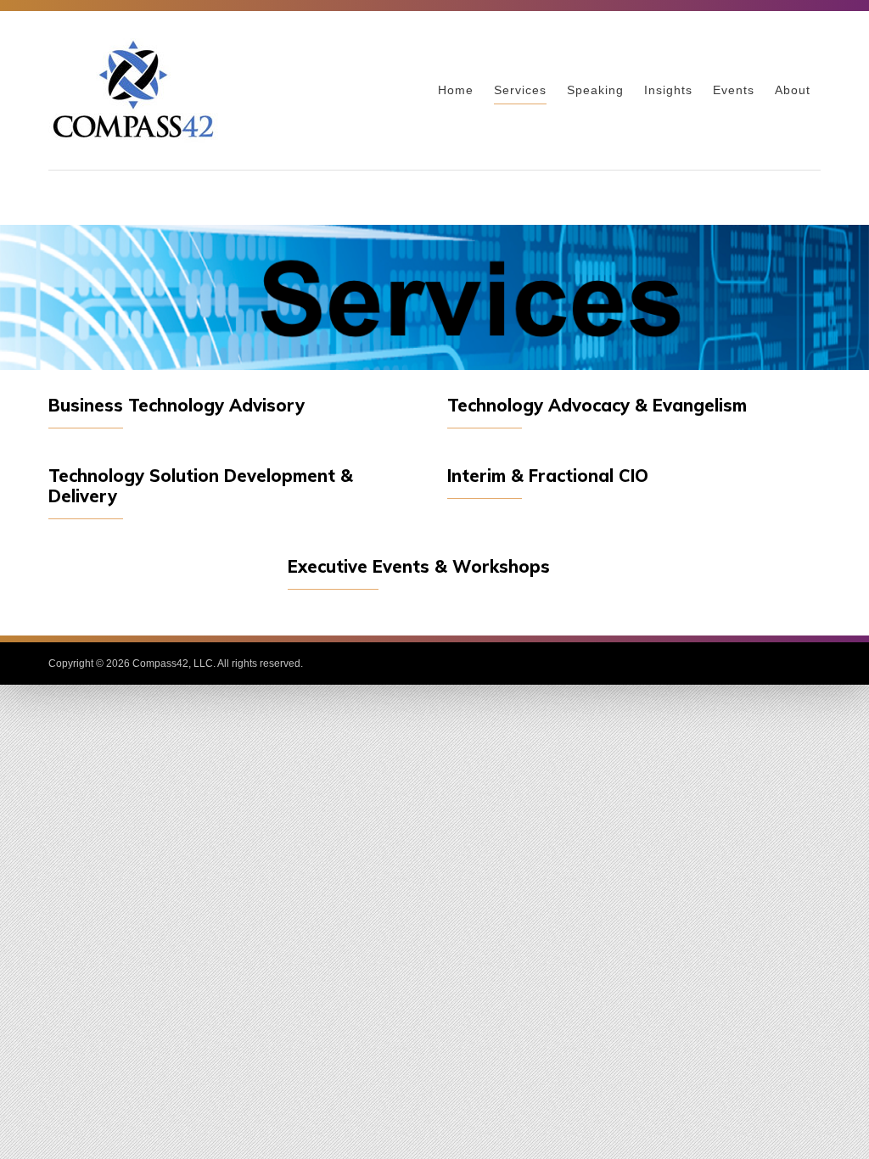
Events (733, 90)
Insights (668, 90)
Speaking (595, 90)
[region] (434, 297)
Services (520, 90)
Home (456, 90)
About (792, 90)
